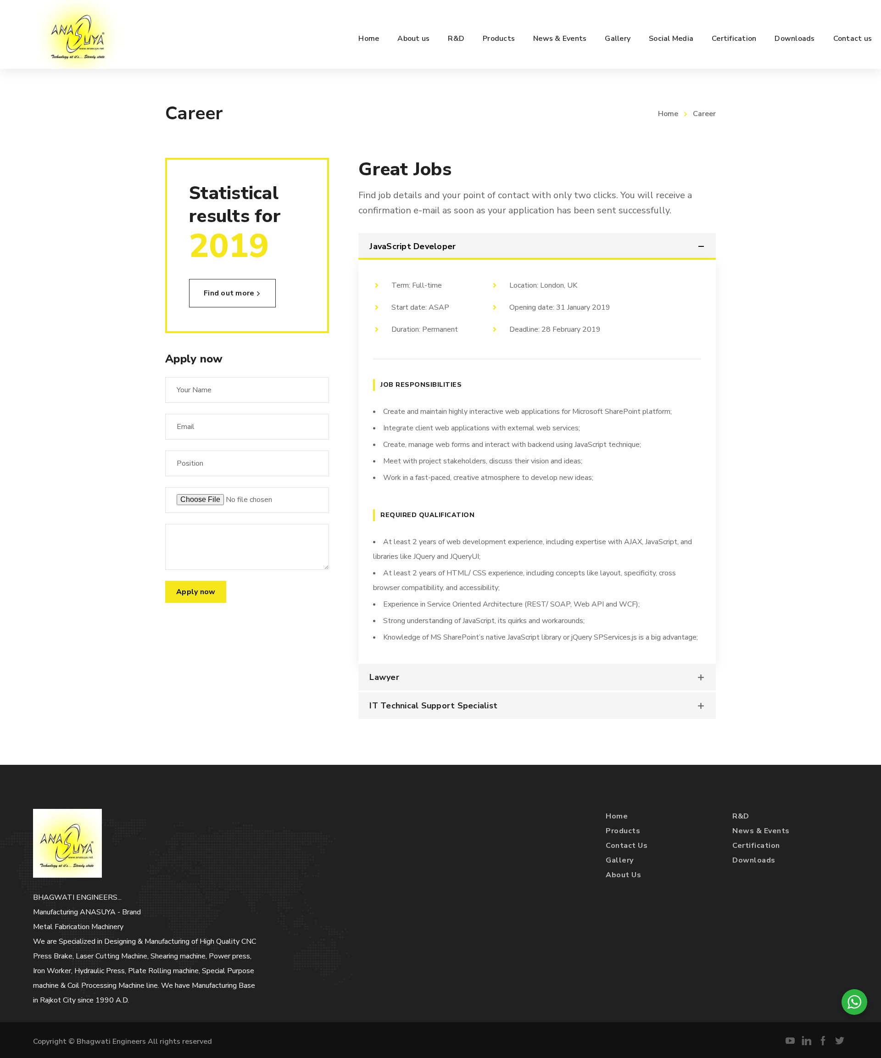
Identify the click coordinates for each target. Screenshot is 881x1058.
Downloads (753, 860)
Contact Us (626, 846)
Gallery (620, 860)
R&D (740, 816)
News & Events (761, 831)
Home (668, 114)
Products (623, 831)
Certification (756, 846)
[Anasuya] (78, 34)
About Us (623, 875)
